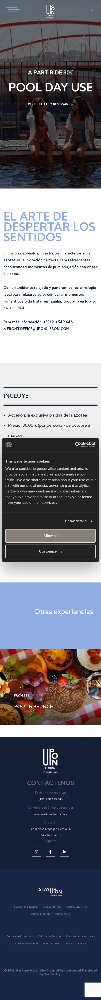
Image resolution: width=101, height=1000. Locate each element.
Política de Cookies (50, 936)
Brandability (52, 974)
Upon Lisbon (40, 914)
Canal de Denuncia (75, 943)
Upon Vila (62, 914)
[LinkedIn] (64, 851)
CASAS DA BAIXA (26, 907)
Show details (75, 521)
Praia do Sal (52, 907)
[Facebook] (50, 851)
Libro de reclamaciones (80, 936)
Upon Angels (77, 907)
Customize (48, 551)
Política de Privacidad (20, 936)
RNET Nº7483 (51, 943)
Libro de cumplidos (27, 943)
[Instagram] (36, 851)
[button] (97, 685)
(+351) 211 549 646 (50, 799)
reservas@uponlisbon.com (50, 814)
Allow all (50, 536)
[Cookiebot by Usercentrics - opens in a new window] (75, 445)
